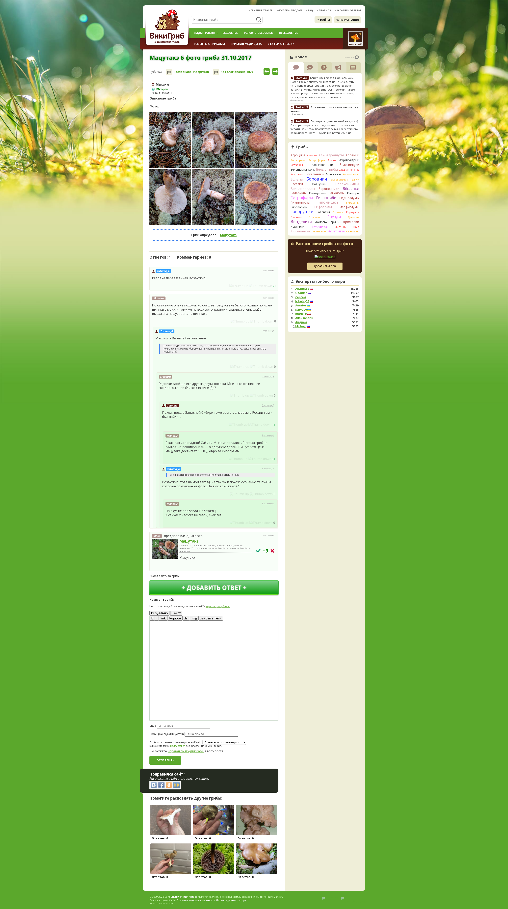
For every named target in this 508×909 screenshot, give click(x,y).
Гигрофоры (302, 197)
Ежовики (319, 226)
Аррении (352, 155)
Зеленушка (319, 232)
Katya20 (301, 309)
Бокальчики (314, 174)
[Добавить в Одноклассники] (169, 785)
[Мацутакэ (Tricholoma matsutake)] (165, 549)
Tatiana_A (163, 271)
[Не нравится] (260, 285)
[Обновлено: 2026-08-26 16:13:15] (357, 57)
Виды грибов (204, 33)
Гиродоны (352, 202)
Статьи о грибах (281, 44)
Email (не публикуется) (166, 734)
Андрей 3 (302, 288)
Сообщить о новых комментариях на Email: (175, 742)
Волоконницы (347, 184)
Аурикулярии (349, 160)
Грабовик (296, 217)
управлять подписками (186, 751)
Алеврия (312, 155)
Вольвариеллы (303, 188)
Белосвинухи (349, 164)
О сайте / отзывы (349, 10)
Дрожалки (351, 222)
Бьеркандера (339, 179)
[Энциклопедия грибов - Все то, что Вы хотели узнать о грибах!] (167, 27)
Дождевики (301, 221)
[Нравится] (238, 285)
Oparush (301, 293)
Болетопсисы (351, 174)
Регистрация (349, 19)
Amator (300, 305)
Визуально (159, 613)
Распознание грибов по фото (324, 244)
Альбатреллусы (331, 155)
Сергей (300, 297)
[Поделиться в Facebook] (161, 785)
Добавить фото (325, 266)
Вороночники (328, 188)
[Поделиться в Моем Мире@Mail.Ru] (176, 785)
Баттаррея (297, 165)
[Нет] (272, 550)
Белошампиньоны (303, 169)
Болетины (333, 174)
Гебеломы (336, 193)
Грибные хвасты (262, 10)
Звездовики (301, 231)
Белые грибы (327, 169)
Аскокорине (298, 160)
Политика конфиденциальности (196, 900)
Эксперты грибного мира (320, 281)
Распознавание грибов (191, 71)
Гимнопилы (300, 202)
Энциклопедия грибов (184, 896)
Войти (325, 19)
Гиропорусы (299, 207)
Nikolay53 (302, 301)
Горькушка (352, 212)
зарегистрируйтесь (218, 606)
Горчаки (338, 212)
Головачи (323, 212)
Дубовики (297, 227)
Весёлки (297, 184)
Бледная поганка (349, 169)
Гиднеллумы (349, 198)
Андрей (301, 322)
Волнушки (319, 184)
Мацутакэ (228, 235)
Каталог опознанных (237, 71)
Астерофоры (317, 160)
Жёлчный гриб (347, 227)
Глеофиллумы (349, 207)
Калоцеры (352, 232)
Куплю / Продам (290, 10)
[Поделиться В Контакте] (154, 785)
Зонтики (336, 231)
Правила (325, 10)
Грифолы (314, 217)
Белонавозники (321, 165)
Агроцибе (298, 155)
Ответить (160, 286)
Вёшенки (351, 188)
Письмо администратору (231, 900)
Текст (176, 613)
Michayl (300, 326)
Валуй (355, 179)
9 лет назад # (268, 271)
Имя (152, 726)
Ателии (332, 160)
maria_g (301, 313)
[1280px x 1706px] (170, 140)
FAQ (310, 10)
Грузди (334, 216)
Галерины (298, 193)
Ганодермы (317, 193)
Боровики (316, 179)
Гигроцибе (326, 197)
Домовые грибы (327, 222)
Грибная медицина (246, 44)
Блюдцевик (297, 174)
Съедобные (230, 33)
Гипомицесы (328, 202)
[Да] (258, 550)
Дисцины (353, 217)
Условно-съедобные (258, 33)
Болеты (297, 179)
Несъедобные (288, 33)
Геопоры (353, 193)
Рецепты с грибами (209, 44)
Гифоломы (323, 207)
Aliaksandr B (304, 318)
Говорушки (302, 211)
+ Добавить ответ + (214, 587)
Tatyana (172, 405)
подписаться (177, 746)
